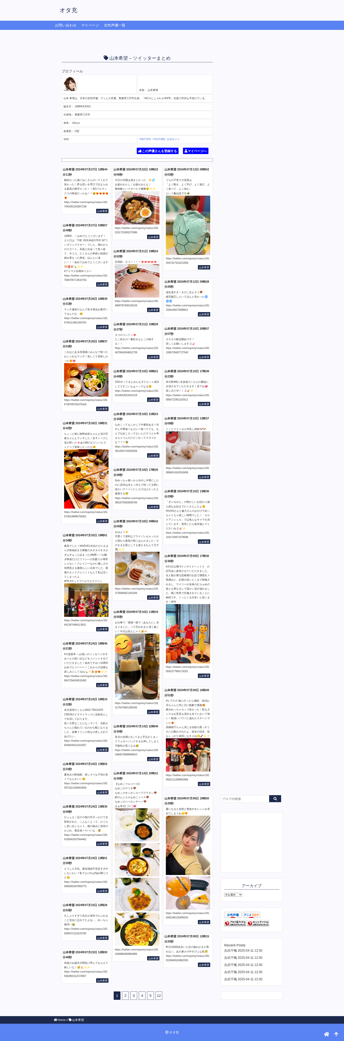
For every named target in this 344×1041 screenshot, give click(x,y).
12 (159, 996)
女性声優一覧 (114, 25)
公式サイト (173, 139)
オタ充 (68, 10)
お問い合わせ (65, 25)
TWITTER (145, 139)
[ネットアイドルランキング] (258, 925)
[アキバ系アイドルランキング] (235, 925)
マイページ (90, 25)
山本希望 (102, 211)
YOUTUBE (159, 139)
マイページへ (197, 151)
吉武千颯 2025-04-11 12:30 (243, 950)
